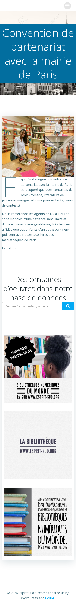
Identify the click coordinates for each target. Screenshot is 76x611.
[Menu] (67, 5)
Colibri (50, 598)
